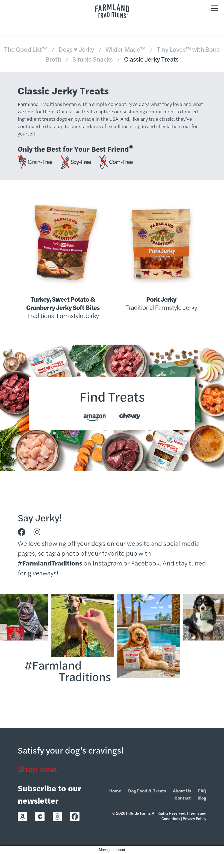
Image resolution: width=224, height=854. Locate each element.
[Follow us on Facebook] (21, 532)
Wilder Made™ (126, 49)
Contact (183, 798)
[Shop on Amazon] (22, 816)
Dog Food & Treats (147, 790)
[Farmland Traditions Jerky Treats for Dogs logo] (112, 11)
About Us (182, 790)
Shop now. (38, 768)
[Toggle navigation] (214, 8)
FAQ (202, 790)
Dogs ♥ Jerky (76, 49)
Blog (202, 798)
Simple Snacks (93, 59)
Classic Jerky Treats (151, 59)
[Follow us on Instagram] (37, 532)
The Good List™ (26, 49)
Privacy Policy (194, 818)
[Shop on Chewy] (40, 816)
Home (115, 790)
